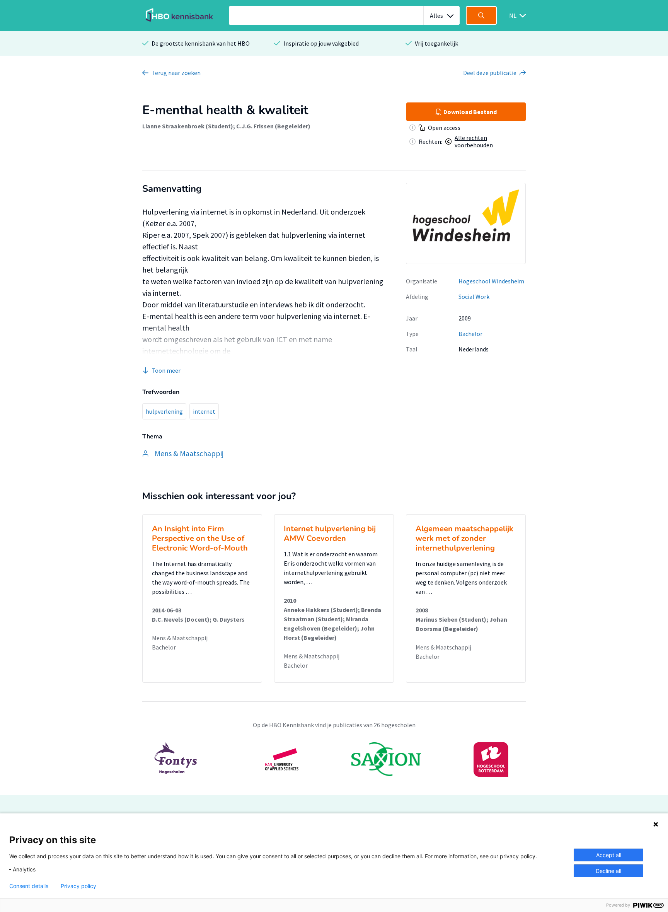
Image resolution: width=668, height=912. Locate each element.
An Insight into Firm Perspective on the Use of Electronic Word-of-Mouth (200, 538)
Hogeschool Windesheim (491, 281)
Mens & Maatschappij (180, 638)
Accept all (608, 855)
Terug (176, 72)
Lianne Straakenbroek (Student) (187, 126)
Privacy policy (78, 886)
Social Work (473, 296)
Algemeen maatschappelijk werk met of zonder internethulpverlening (464, 538)
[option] (334, 759)
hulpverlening (164, 411)
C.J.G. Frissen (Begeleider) (273, 126)
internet (204, 411)
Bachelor (470, 333)
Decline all (608, 871)
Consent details (28, 886)
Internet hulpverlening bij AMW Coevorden (330, 533)
